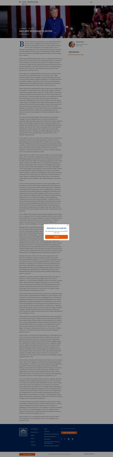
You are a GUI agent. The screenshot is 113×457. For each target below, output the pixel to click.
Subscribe (56, 237)
